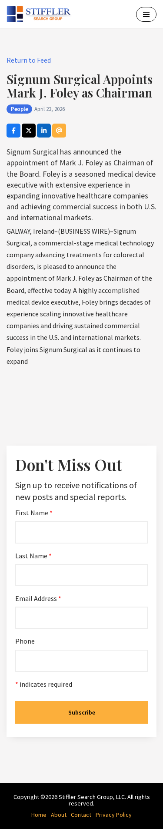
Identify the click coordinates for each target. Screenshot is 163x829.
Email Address (38, 598)
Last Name (33, 555)
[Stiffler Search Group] (41, 14)
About (59, 815)
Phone (25, 641)
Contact (81, 815)
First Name (34, 512)
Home (39, 815)
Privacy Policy (114, 815)
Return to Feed (29, 60)
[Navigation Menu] (146, 14)
